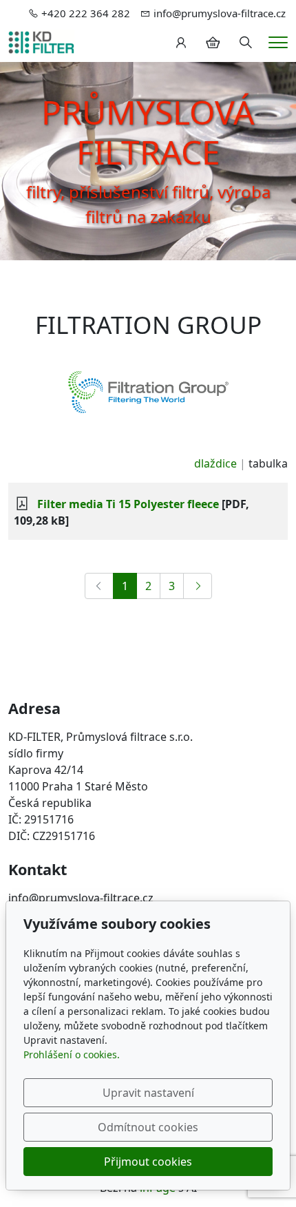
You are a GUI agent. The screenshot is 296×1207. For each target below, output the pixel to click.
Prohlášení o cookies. (71, 1054)
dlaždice (215, 463)
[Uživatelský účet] (181, 42)
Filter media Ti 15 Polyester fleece (128, 504)
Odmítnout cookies (148, 1127)
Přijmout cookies (148, 1161)
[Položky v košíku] (212, 42)
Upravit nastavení (148, 1092)
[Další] (197, 586)
